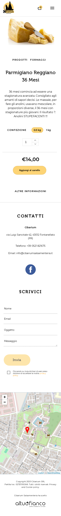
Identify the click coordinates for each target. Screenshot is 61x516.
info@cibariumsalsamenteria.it (34, 253)
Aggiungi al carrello (29, 170)
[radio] (37, 130)
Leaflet (41, 472)
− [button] (5, 402)
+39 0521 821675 (36, 245)
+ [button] (5, 397)
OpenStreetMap (53, 472)
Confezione (16, 130)
